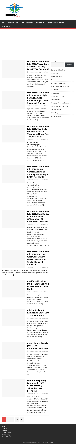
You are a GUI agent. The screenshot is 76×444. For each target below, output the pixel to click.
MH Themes (49, 442)
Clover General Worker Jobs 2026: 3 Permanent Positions (38, 346)
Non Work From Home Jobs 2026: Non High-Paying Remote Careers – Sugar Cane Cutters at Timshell (38, 97)
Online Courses (56, 109)
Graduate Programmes (56, 22)
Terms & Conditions (8, 437)
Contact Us (5, 428)
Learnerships (40, 22)
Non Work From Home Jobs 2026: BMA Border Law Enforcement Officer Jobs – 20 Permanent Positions (38, 216)
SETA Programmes (57, 113)
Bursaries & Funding (58, 70)
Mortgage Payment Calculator (61, 103)
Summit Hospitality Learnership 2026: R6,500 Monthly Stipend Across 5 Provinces (36, 385)
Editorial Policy (13, 22)
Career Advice (55, 73)
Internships (6, 26)
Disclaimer (5, 431)
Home (3, 22)
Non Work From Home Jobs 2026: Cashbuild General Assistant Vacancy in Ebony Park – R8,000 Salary (38, 131)
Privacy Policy (6, 435)
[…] (33, 86)
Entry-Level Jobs (27, 22)
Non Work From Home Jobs (60, 106)
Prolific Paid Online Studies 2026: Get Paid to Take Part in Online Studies (38, 285)
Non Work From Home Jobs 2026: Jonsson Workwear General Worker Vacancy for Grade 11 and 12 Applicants (38, 258)
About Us (4, 426)
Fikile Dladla (44, 72)
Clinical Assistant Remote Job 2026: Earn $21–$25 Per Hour (38, 313)
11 (17, 419)
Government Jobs (57, 80)
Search (53, 61)
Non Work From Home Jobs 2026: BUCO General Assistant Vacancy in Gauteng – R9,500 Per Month (38, 171)
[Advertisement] (38, 45)
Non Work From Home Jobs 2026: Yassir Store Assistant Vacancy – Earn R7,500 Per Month (38, 65)
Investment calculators (58, 96)
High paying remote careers (60, 86)
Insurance (54, 90)
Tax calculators (56, 116)
